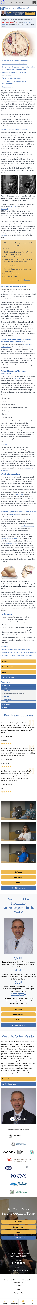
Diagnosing (6, 699)
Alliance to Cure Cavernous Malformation (17, 649)
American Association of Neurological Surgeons (19, 652)
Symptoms (6, 696)
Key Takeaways (7, 87)
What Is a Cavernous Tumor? (12, 78)
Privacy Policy (18, 1285)
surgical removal (11, 543)
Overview (6, 685)
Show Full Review (6, 736)
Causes (5, 702)
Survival (6, 707)
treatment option (14, 514)
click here (27, 280)
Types (5, 688)
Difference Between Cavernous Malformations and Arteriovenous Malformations (18, 68)
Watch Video (21, 1119)
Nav (2, 9)
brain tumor (19, 494)
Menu (34, 3)
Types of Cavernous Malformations (14, 64)
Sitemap (18, 1289)
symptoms (12, 206)
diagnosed (4, 209)
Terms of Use (18, 1293)
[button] (18, 810)
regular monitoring (27, 526)
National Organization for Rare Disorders (17, 655)
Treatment (7, 705)
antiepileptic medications (9, 539)
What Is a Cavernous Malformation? (15, 60)
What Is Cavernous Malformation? (13, 693)
